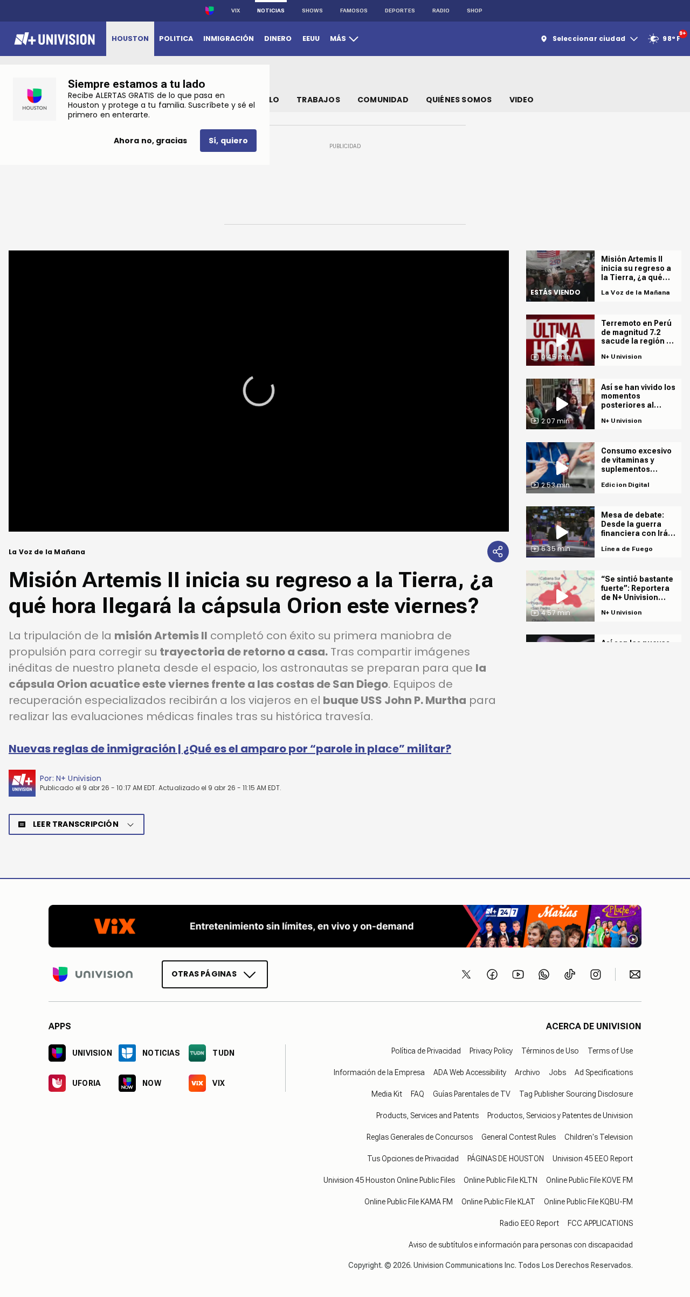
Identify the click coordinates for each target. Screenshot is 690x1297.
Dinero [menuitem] (278, 38)
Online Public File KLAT (498, 1201)
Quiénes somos (459, 99)
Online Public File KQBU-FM (588, 1201)
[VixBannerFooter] (345, 926)
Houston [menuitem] (130, 38)
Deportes (400, 10)
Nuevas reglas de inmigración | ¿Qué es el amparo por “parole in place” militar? (230, 748)
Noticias (271, 10)
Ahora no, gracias (150, 140)
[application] (259, 391)
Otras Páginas (204, 973)
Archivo (527, 1072)
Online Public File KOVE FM (589, 1180)
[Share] (498, 551)
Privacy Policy (491, 1051)
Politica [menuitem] (176, 38)
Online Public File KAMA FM (408, 1201)
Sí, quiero (228, 140)
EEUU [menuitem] (311, 38)
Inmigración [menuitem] (228, 38)
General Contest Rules (518, 1137)
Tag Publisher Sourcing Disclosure (576, 1094)
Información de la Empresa (379, 1072)
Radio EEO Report (529, 1223)
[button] (258, 390)
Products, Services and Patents (427, 1115)
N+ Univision (79, 778)
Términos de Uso (550, 1051)
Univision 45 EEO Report (593, 1158)
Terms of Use (610, 1051)
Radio (441, 10)
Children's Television (598, 1137)
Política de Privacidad (426, 1051)
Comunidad (383, 99)
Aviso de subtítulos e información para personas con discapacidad (521, 1244)
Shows (312, 10)
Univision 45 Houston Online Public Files (389, 1180)
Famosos (354, 10)
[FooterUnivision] (93, 974)
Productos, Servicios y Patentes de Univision (560, 1115)
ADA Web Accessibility (469, 1072)
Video (521, 99)
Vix (235, 10)
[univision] (53, 39)
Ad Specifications (604, 1072)
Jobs (557, 1072)
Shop (474, 10)
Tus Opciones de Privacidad (413, 1158)
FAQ (417, 1094)
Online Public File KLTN (500, 1180)
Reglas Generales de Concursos (420, 1137)
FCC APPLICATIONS (600, 1223)
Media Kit (386, 1094)
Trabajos (318, 99)
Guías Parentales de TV (471, 1094)
